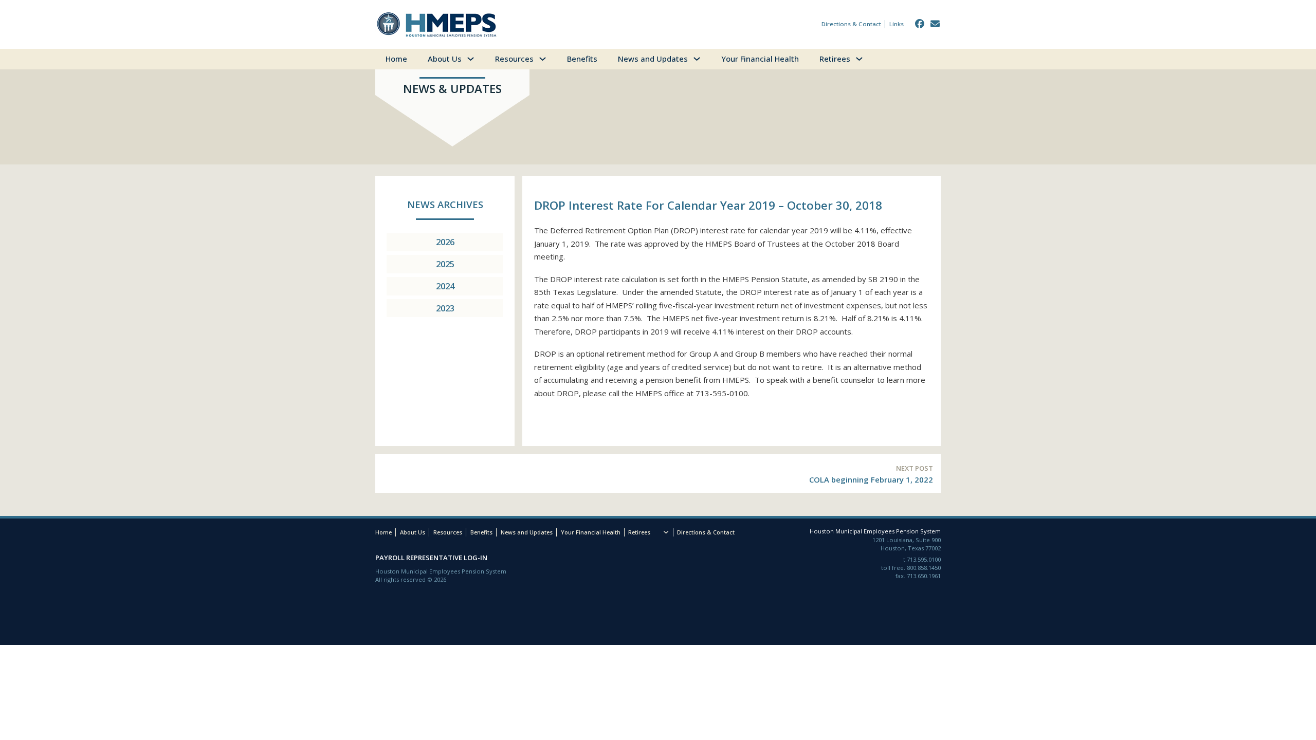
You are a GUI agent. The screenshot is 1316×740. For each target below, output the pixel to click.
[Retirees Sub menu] (864, 59)
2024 (445, 286)
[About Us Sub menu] (476, 59)
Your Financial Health (760, 58)
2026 (445, 242)
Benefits (582, 58)
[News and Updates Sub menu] (702, 59)
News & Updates (452, 89)
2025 (445, 264)
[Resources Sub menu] (548, 59)
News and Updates (653, 58)
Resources (514, 58)
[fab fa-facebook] (920, 24)
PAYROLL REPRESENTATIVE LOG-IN (431, 557)
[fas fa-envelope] (935, 24)
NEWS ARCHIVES (445, 204)
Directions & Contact (851, 24)
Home (396, 58)
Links (896, 24)
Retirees (834, 58)
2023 (445, 308)
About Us (445, 58)
